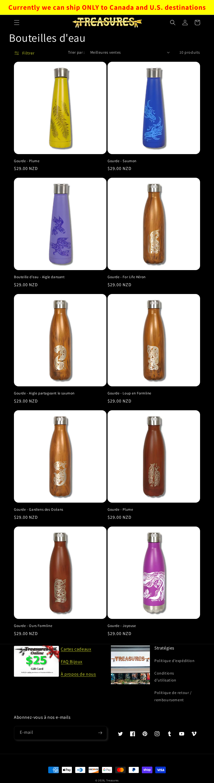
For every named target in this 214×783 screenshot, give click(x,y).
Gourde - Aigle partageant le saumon (44, 393)
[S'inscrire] (100, 733)
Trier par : (76, 52)
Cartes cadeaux (76, 649)
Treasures (112, 780)
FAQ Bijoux (71, 662)
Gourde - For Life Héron (127, 277)
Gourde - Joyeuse (122, 626)
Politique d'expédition (174, 660)
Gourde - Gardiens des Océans (38, 509)
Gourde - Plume (26, 161)
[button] (17, 22)
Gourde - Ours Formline (33, 626)
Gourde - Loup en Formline (129, 393)
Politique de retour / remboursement (173, 696)
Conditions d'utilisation (165, 677)
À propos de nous (78, 674)
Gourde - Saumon (122, 161)
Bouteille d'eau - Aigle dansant (39, 277)
